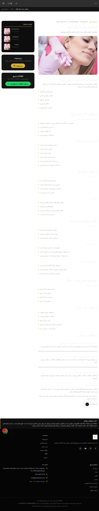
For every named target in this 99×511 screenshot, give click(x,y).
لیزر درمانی (45, 447)
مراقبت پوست (44, 450)
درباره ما (95, 469)
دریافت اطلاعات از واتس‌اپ (19, 84)
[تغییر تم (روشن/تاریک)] (16, 3)
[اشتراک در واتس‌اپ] (87, 404)
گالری (96, 476)
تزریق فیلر (45, 439)
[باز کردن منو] (3, 3)
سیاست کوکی (93, 491)
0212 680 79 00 (40, 474)
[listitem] (95, 448)
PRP (46, 454)
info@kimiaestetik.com (38, 478)
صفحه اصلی (5, 9)
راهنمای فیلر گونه (15, 29)
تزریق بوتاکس (44, 443)
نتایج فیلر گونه (15, 37)
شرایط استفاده (93, 487)
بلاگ (96, 472)
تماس (95, 480)
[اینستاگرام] (4, 430)
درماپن (46, 458)
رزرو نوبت (19, 66)
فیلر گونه (17, 44)
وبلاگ (12, 9)
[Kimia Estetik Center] (95, 3)
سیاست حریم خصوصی (91, 483)
